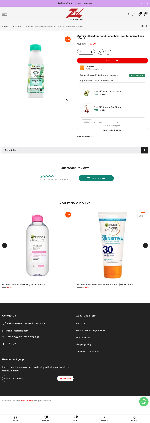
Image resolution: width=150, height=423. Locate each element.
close (6, 3)
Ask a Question (85, 136)
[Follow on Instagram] (9, 344)
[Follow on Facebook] (3, 344)
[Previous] (4, 245)
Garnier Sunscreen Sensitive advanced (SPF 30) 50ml (105, 284)
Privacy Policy (83, 337)
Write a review (96, 178)
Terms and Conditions (87, 351)
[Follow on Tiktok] (14, 344)
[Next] (145, 245)
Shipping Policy (83, 344)
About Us (80, 323)
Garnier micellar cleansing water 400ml (23, 284)
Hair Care (16, 27)
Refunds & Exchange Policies (90, 330)
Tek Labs (118, 130)
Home (5, 27)
